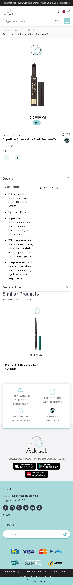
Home (6, 30)
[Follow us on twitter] (19, 508)
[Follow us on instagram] (12, 508)
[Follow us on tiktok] (39, 508)
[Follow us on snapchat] (26, 508)
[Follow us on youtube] (32, 508)
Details (8, 178)
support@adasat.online (25, 496)
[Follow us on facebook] (5, 508)
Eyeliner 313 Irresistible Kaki (21, 365)
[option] (36, 82)
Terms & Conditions (36, 571)
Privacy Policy (12, 571)
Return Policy (61, 571)
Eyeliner (18, 30)
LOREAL (31, 30)
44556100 (19, 500)
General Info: (12, 287)
